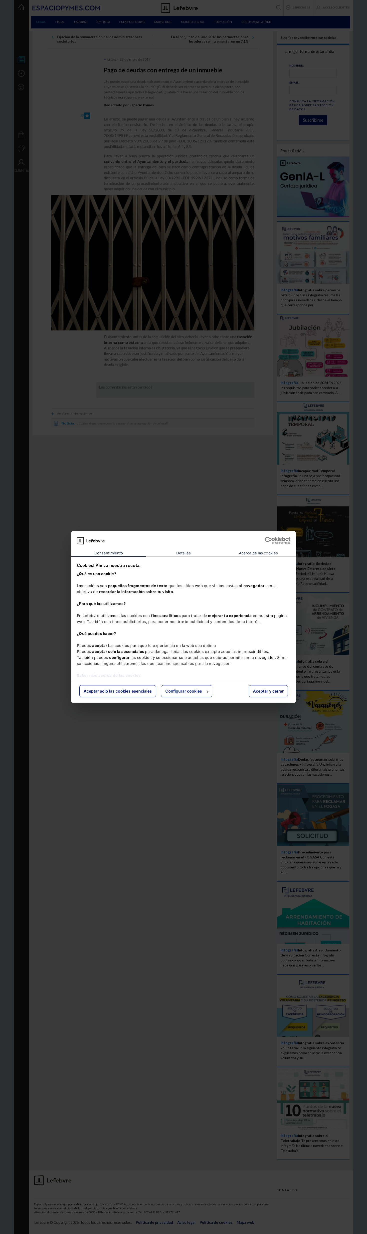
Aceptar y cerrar (268, 691)
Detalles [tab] (183, 553)
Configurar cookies (183, 691)
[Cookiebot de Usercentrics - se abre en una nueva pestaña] (268, 540)
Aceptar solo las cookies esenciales (118, 691)
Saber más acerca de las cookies (109, 675)
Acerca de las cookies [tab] (258, 553)
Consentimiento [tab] (108, 553)
